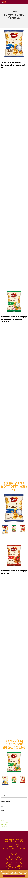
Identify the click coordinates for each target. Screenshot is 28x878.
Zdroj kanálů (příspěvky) (5, 822)
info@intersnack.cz (14, 847)
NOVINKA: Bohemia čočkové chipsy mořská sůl (13, 65)
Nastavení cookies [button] (7, 876)
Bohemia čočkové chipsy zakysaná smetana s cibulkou (14, 319)
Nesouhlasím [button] (21, 876)
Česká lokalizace (4, 826)
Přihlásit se (3, 820)
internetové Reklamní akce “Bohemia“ (16, 849)
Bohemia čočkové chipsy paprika (14, 571)
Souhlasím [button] (15, 876)
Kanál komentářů (4, 824)
